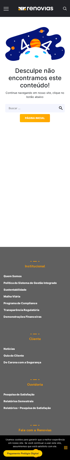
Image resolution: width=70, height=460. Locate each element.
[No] (65, 447)
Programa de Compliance (20, 303)
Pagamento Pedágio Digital (23, 453)
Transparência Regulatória (21, 310)
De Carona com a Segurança (22, 362)
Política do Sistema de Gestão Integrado (30, 283)
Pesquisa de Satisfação (19, 394)
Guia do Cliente (14, 355)
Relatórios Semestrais (18, 401)
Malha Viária (12, 296)
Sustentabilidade (15, 289)
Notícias (9, 348)
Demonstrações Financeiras (22, 316)
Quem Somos (13, 276)
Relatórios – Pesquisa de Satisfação (27, 408)
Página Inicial (35, 118)
